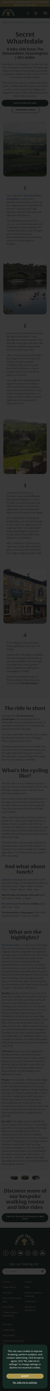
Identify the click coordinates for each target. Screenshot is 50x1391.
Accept (25, 1376)
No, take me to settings (25, 1382)
